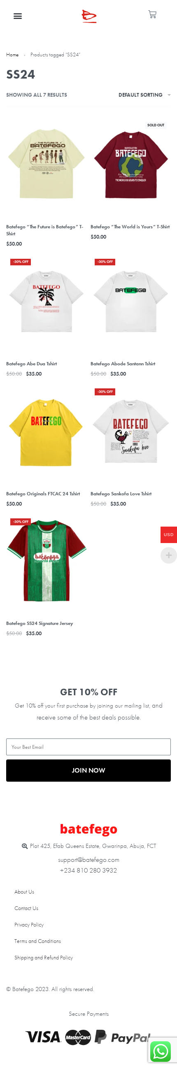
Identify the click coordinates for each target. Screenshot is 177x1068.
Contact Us (26, 908)
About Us (24, 891)
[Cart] (152, 14)
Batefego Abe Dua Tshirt (31, 363)
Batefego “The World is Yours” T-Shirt (130, 226)
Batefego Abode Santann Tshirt (123, 363)
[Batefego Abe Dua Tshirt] (46, 301)
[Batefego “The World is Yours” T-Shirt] (131, 164)
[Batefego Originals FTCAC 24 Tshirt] (46, 431)
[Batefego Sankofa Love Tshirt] (131, 431)
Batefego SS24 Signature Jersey (39, 623)
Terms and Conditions (37, 941)
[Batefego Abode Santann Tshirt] (131, 301)
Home (12, 54)
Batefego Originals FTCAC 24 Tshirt (43, 493)
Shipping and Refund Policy (43, 957)
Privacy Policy (29, 924)
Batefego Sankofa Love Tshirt (121, 493)
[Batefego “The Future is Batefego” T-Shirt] (46, 164)
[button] (18, 15)
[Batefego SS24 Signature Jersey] (46, 561)
